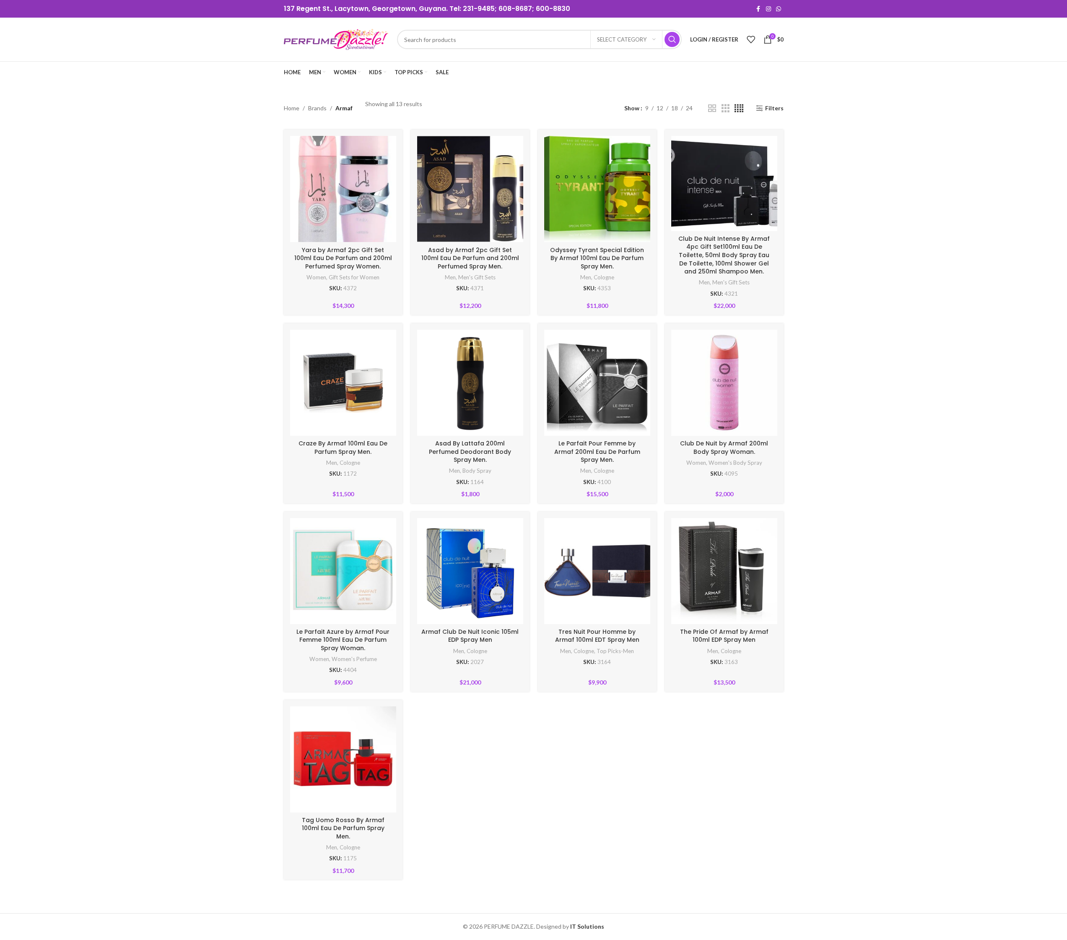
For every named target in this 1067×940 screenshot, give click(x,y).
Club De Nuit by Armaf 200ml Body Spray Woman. (724, 447)
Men (450, 277)
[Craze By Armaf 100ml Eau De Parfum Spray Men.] (343, 383)
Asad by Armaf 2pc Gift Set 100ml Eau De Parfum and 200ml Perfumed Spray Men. (470, 258)
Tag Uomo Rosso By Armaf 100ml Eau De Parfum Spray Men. (343, 828)
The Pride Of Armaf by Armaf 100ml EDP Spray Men (724, 636)
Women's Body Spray (735, 462)
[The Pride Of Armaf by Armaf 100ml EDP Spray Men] (724, 571)
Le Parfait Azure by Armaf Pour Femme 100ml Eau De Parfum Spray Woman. (342, 640)
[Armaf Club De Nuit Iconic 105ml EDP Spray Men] (470, 571)
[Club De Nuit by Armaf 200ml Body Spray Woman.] (724, 383)
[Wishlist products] (750, 39)
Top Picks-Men (615, 651)
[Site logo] (336, 38)
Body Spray (476, 470)
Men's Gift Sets (477, 277)
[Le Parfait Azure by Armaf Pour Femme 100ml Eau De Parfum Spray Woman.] (343, 571)
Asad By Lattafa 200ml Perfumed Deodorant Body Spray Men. (470, 451)
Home (291, 108)
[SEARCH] (672, 39)
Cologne (604, 277)
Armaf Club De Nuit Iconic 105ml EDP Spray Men (470, 636)
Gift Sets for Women (354, 277)
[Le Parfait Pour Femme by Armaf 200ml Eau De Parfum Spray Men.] (597, 383)
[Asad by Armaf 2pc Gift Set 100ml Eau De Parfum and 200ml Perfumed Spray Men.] (470, 189)
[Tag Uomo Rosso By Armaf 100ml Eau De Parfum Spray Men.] (343, 759)
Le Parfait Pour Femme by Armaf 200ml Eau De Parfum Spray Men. (597, 451)
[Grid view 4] (739, 108)
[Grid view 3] (726, 108)
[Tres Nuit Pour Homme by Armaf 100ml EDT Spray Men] (597, 571)
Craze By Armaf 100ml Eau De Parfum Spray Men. (343, 447)
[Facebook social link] (758, 9)
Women (316, 277)
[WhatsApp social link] (779, 9)
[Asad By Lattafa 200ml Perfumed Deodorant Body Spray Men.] (470, 383)
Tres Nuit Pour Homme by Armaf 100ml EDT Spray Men (597, 636)
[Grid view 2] (712, 108)
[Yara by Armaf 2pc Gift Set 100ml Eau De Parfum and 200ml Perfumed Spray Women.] (343, 189)
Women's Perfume (354, 659)
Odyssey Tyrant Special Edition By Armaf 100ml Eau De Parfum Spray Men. (597, 258)
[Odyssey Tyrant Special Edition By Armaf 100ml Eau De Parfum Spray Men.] (597, 189)
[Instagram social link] (768, 9)
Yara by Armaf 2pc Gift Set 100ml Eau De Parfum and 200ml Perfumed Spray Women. (343, 258)
